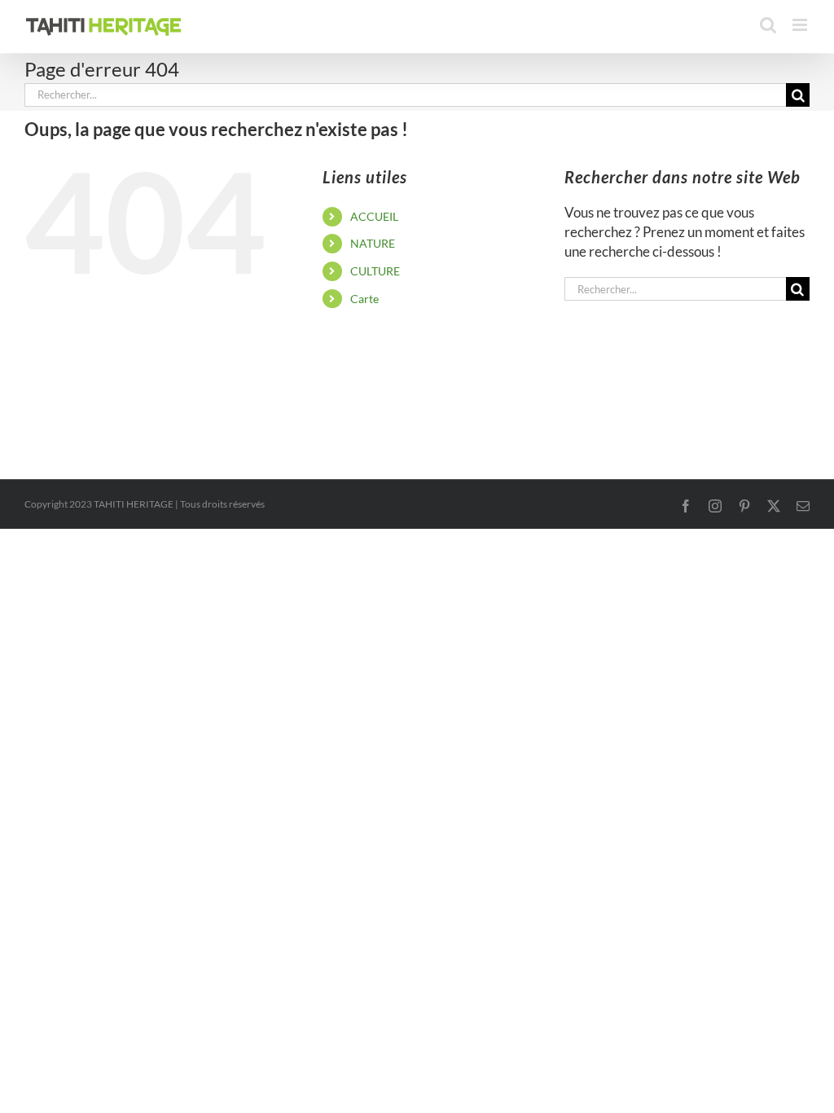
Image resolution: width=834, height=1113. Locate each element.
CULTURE (375, 271)
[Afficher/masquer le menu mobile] (801, 24)
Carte (364, 299)
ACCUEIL (374, 216)
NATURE (372, 243)
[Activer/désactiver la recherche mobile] (768, 24)
